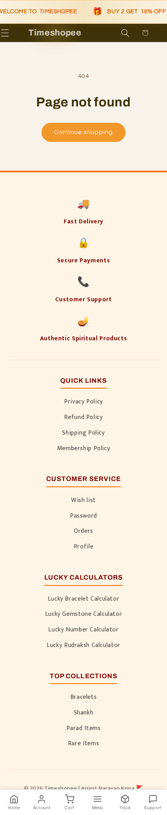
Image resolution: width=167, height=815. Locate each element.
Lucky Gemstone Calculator (83, 614)
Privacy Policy (83, 401)
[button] (16, 33)
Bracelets (83, 697)
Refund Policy (83, 417)
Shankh (84, 712)
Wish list (83, 500)
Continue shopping (83, 132)
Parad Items (83, 728)
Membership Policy (83, 448)
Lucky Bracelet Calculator (84, 599)
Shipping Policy (83, 433)
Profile (83, 546)
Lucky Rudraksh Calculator (83, 645)
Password (83, 516)
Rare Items (83, 743)
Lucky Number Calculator (83, 629)
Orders (83, 531)
